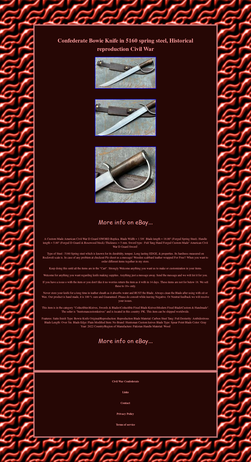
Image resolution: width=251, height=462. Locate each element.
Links (125, 392)
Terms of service (125, 425)
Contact (125, 403)
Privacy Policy (125, 414)
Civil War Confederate (125, 381)
